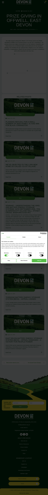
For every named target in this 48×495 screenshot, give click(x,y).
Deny (9, 260)
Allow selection (24, 260)
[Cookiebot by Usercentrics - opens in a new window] (41, 233)
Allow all (39, 260)
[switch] (18, 255)
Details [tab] (24, 237)
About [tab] (39, 237)
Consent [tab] (8, 237)
